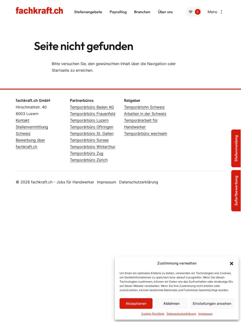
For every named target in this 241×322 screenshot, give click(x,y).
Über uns (165, 11)
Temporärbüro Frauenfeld (92, 113)
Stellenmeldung (236, 148)
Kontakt (22, 120)
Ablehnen (171, 303)
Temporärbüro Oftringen (91, 126)
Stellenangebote (88, 11)
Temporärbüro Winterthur (92, 146)
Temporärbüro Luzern (89, 120)
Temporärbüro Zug (86, 153)
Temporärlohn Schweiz (144, 107)
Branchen (142, 11)
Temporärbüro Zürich (89, 159)
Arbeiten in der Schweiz (145, 113)
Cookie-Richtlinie (152, 313)
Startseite (60, 70)
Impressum (106, 182)
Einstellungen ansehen (212, 303)
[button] (231, 263)
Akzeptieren (136, 303)
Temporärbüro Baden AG (92, 107)
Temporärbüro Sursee (89, 140)
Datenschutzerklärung (138, 182)
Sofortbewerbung (236, 191)
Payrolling (118, 11)
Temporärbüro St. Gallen (91, 133)
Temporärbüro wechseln (145, 133)
